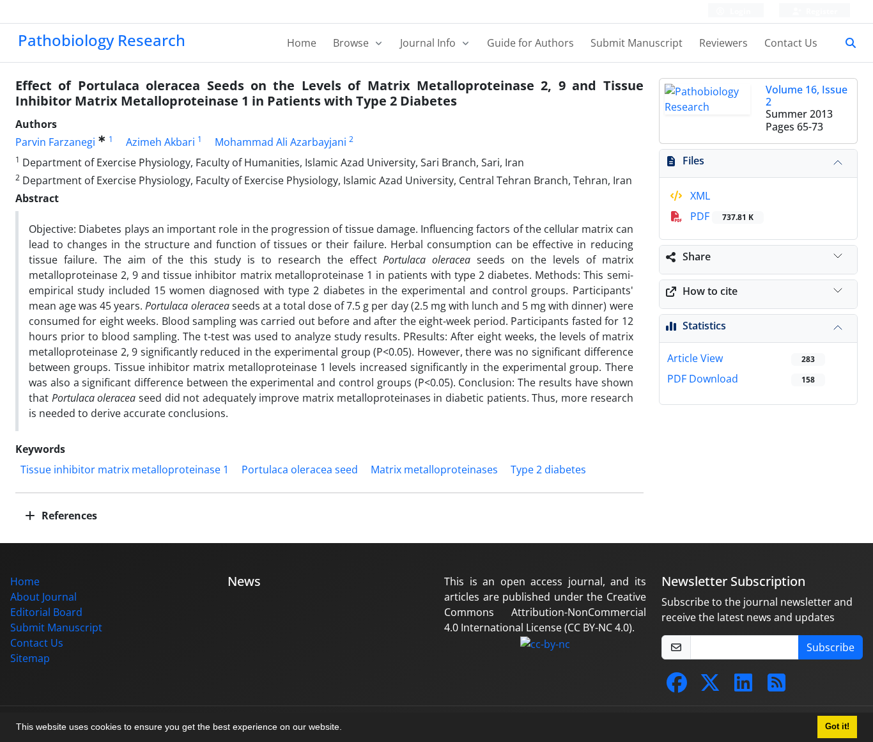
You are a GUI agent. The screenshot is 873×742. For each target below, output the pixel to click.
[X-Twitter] (710, 686)
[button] (346, 728)
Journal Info (429, 43)
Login (739, 11)
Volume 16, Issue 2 (806, 96)
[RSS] (776, 686)
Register (820, 11)
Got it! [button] (837, 726)
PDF (720, 216)
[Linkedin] (743, 686)
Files (693, 161)
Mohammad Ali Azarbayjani (280, 142)
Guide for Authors (530, 43)
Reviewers (723, 43)
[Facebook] (676, 686)
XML (699, 196)
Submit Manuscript (637, 43)
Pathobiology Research (101, 40)
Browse (352, 43)
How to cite (710, 291)
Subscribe (830, 647)
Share (697, 256)
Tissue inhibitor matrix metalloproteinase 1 (124, 469)
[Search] (845, 43)
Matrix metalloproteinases (434, 469)
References (68, 516)
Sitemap (30, 658)
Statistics (704, 326)
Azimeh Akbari (160, 142)
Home (301, 43)
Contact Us (790, 43)
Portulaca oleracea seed (300, 469)
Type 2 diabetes (548, 469)
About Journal (43, 597)
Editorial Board (46, 612)
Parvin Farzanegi (55, 142)
